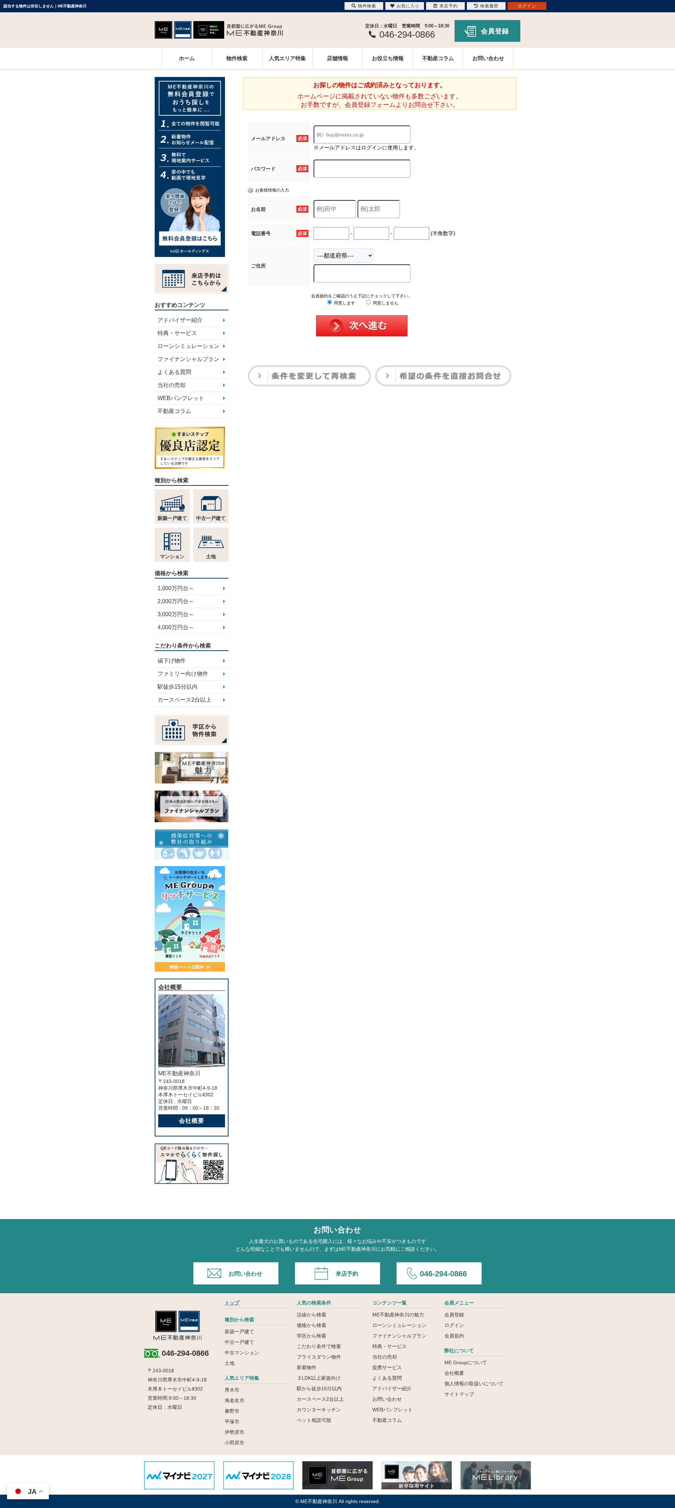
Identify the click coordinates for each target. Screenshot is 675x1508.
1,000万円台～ (176, 588)
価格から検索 (311, 1325)
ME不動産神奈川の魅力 (398, 1314)
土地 (229, 1363)
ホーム (187, 58)
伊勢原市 (234, 1432)
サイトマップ (459, 1394)
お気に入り (408, 6)
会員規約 (454, 1336)
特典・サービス (177, 333)
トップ (232, 1303)
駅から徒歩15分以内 (319, 1388)
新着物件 (306, 1367)
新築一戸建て (239, 1331)
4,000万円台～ (176, 627)
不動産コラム (438, 58)
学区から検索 (311, 1336)
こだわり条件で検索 (319, 1346)
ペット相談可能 (314, 1420)
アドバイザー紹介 (180, 320)
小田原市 (234, 1442)
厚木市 (232, 1390)
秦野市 (232, 1411)
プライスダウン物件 (319, 1357)
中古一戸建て (239, 1342)
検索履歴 (489, 6)
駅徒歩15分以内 (178, 687)
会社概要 (191, 1120)
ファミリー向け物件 (183, 674)
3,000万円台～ (176, 614)
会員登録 (495, 31)
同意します (344, 303)
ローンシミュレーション (188, 346)
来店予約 (347, 1274)
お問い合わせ (488, 58)
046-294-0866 (443, 1273)
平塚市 (232, 1421)
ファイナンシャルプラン (188, 359)
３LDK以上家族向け (319, 1378)
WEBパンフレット (181, 398)
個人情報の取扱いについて (473, 1383)
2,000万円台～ (176, 601)
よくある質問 (174, 372)
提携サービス (387, 1367)
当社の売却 (172, 385)
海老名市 (234, 1400)
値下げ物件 (172, 661)
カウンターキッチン (319, 1409)
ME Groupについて (465, 1362)
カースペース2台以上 (184, 700)
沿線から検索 (311, 1314)
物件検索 (237, 58)
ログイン (454, 1325)
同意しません (385, 303)
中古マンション (242, 1352)
